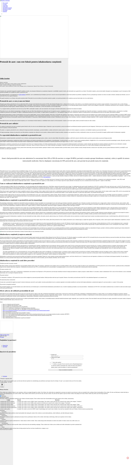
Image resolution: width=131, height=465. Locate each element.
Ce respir (2, 337)
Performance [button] (2, 414)
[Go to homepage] (5, 0)
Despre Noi (5, 345)
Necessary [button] (2, 394)
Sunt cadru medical (57, 362)
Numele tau (54, 354)
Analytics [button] (2, 418)
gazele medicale (22, 94)
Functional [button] (2, 410)
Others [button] (1, 425)
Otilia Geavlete (5, 78)
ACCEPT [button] (10, 382)
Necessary (4, 396)
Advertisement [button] (3, 421)
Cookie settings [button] (3, 382)
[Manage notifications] (128, 458)
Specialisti (5, 346)
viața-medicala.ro (46, 177)
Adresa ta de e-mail (55, 357)
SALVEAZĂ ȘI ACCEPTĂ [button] (6, 429)
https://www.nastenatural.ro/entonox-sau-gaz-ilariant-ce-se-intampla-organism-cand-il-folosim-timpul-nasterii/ (26, 310)
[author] (6, 399)
